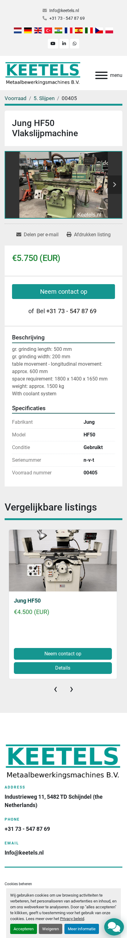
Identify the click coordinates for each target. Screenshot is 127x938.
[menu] (101, 75)
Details (62, 668)
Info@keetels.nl (64, 10)
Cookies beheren (18, 884)
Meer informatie (82, 929)
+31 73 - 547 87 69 (67, 18)
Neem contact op (63, 291)
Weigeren (50, 929)
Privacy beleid (72, 918)
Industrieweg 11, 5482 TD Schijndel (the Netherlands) (54, 800)
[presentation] (55, 688)
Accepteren (24, 929)
